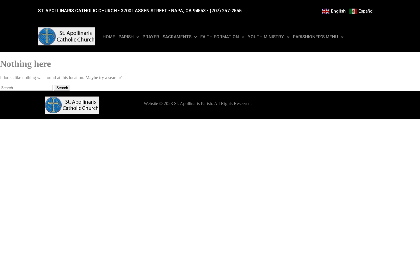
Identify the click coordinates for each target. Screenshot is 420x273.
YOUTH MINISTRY (266, 36)
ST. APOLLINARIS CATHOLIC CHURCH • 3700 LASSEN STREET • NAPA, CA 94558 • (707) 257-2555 (140, 10)
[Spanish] (361, 11)
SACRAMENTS (177, 36)
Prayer (151, 36)
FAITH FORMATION (219, 36)
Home (109, 36)
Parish (126, 36)
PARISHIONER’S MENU (315, 36)
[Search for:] (27, 87)
